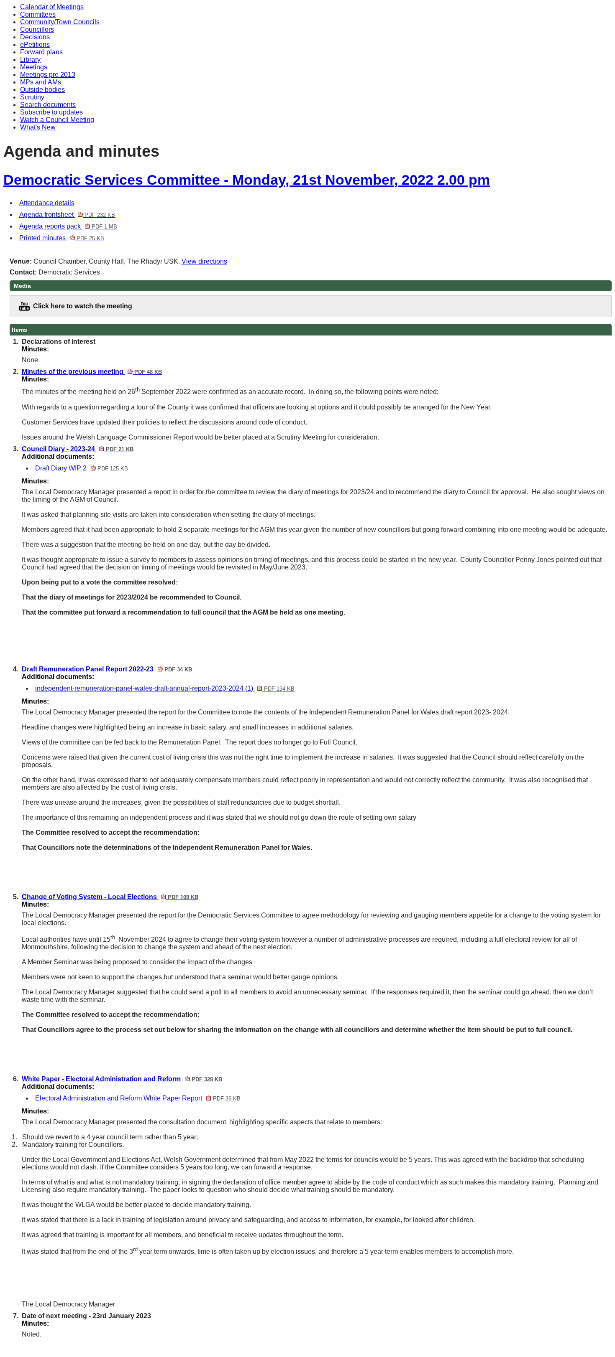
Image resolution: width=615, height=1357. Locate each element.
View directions (204, 261)
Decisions (35, 37)
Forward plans (41, 52)
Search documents (48, 104)
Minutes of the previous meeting (92, 371)
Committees (38, 14)
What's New (38, 127)
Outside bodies (42, 89)
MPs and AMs (40, 82)
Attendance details (46, 202)
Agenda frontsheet (67, 214)
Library (30, 59)
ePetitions (35, 44)
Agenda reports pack (68, 226)
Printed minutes (61, 237)
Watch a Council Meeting (57, 119)
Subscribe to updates (51, 112)
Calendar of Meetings (52, 6)
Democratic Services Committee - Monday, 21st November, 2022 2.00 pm (246, 180)
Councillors (37, 29)
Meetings (33, 67)
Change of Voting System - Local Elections (110, 896)
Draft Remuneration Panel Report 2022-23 (107, 669)
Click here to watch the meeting (82, 306)
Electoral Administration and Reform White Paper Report (138, 1098)
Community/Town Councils (60, 21)
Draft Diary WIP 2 (81, 468)
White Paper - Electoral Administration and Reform (122, 1079)
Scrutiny (32, 97)
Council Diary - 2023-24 (77, 448)
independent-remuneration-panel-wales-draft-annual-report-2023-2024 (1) (165, 688)
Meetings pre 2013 (47, 74)
